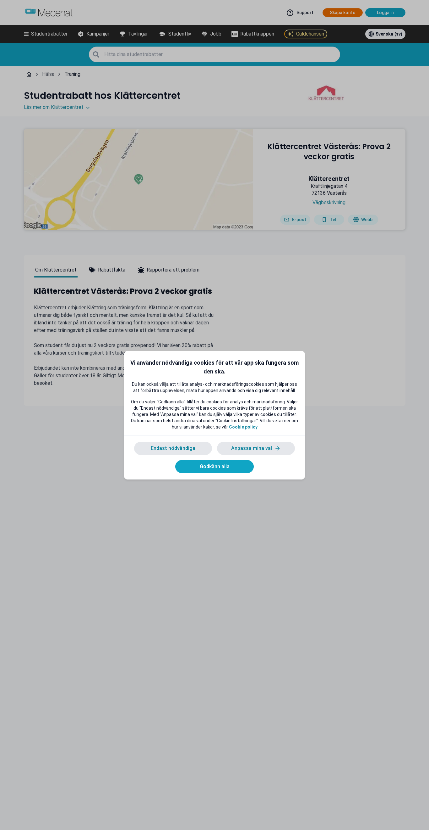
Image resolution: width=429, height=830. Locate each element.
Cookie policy (243, 426)
